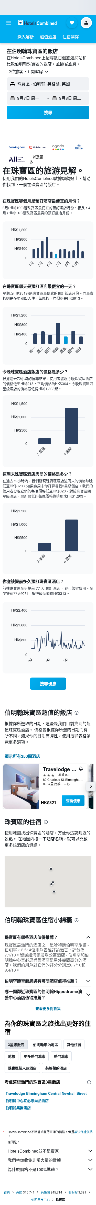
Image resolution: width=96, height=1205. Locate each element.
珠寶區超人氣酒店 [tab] (22, 1068)
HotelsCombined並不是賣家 (33, 1151)
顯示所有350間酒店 (22, 756)
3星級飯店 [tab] (16, 1044)
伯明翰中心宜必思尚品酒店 (27, 1100)
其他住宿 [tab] (74, 1044)
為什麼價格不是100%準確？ (33, 1169)
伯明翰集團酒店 (18, 1107)
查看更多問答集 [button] (48, 1008)
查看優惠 (73, 800)
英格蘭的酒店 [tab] (56, 1068)
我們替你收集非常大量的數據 (34, 1160)
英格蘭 (45, 1192)
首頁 (7, 1192)
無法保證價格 (83, 1132)
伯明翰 (73, 1192)
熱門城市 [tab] (61, 1056)
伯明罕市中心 (40, 1199)
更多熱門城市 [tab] (34, 1056)
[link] (48, 684)
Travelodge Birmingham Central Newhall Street (46, 1093)
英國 (19, 1192)
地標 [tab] (11, 1056)
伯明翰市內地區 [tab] (45, 1044)
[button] (8, 22)
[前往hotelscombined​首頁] (37, 22)
